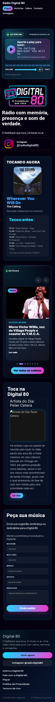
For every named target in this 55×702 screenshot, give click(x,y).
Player (7, 8)
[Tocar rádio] (11, 49)
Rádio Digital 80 (14, 3)
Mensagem (12, 588)
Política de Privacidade (16, 684)
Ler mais (17, 495)
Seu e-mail (12, 555)
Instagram (8, 13)
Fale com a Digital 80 (15, 675)
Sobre (28, 8)
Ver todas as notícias (27, 370)
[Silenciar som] (40, 69)
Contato (38, 8)
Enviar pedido (27, 608)
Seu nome (11, 544)
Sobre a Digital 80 (13, 670)
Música (10, 566)
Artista (10, 577)
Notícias (18, 8)
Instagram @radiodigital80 (27, 663)
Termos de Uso (12, 688)
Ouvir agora (27, 655)
